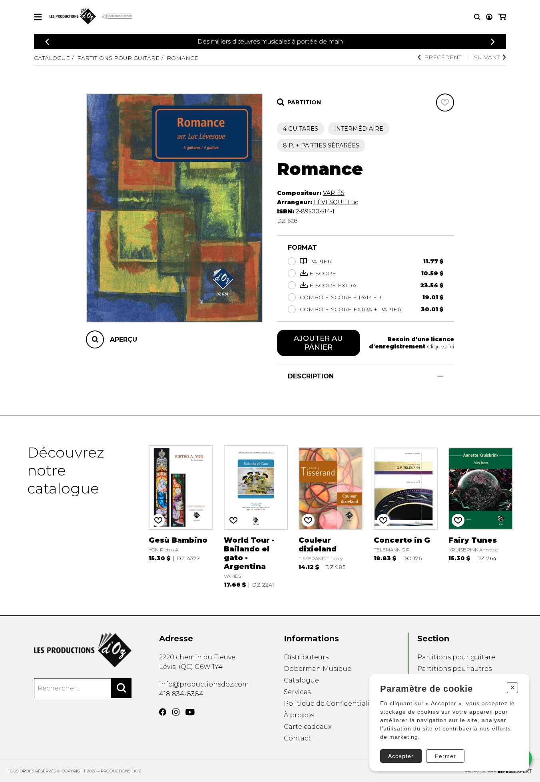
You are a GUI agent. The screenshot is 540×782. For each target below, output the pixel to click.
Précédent (442, 57)
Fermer (445, 756)
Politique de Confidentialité (330, 703)
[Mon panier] (502, 17)
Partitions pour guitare (118, 58)
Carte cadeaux (307, 726)
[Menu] (38, 17)
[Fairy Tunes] (480, 516)
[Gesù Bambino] (181, 516)
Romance (182, 58)
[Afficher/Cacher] (440, 376)
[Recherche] (477, 17)
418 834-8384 (181, 694)
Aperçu (123, 339)
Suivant (487, 57)
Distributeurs (306, 657)
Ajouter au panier (318, 343)
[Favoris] (445, 102)
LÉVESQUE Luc (336, 202)
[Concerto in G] (406, 516)
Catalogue (52, 58)
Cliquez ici (440, 346)
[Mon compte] (489, 17)
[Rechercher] (122, 688)
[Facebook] (162, 712)
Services (297, 692)
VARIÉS (334, 193)
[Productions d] (83, 650)
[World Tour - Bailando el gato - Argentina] (256, 516)
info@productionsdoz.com (204, 684)
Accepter (401, 756)
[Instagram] (175, 712)
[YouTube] (190, 712)
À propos (299, 715)
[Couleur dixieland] (331, 516)
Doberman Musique (317, 669)
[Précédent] (47, 42)
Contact (297, 738)
